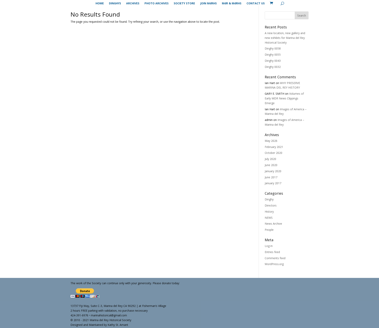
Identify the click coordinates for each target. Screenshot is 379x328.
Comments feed (275, 258)
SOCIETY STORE (184, 3)
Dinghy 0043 (273, 61)
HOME (100, 3)
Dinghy (269, 199)
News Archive (273, 223)
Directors (271, 205)
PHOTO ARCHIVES (156, 3)
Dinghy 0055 (273, 54)
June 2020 (271, 165)
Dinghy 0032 (273, 67)
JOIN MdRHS (208, 3)
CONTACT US (256, 3)
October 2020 (273, 153)
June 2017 (271, 177)
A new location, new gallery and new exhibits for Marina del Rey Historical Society (285, 37)
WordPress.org (274, 264)
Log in (269, 246)
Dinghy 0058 (273, 48)
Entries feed (272, 252)
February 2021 (274, 147)
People (269, 230)
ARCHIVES (132, 3)
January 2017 (273, 183)
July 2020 (270, 159)
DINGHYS (115, 3)
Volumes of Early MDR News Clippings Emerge (284, 98)
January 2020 (273, 171)
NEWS (269, 218)
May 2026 (271, 141)
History (269, 211)
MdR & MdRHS (231, 3)
